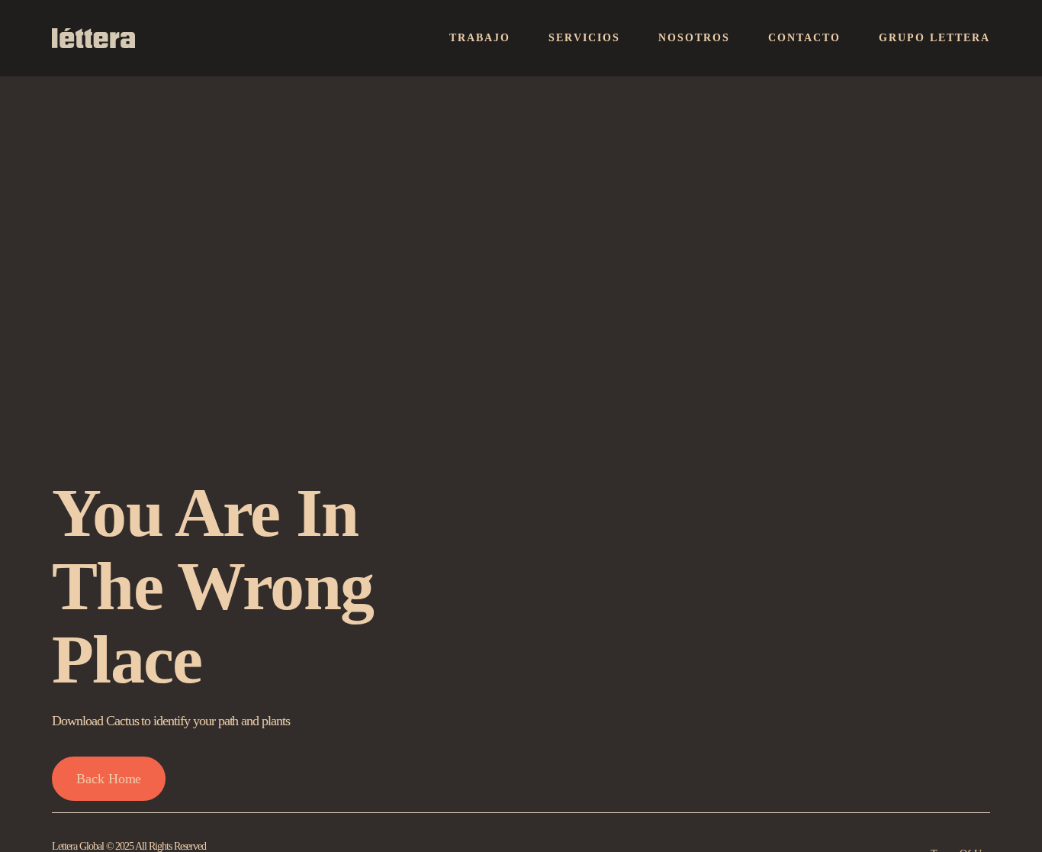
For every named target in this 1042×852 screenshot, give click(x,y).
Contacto (804, 38)
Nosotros (694, 38)
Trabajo (479, 38)
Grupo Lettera (934, 38)
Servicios (584, 38)
